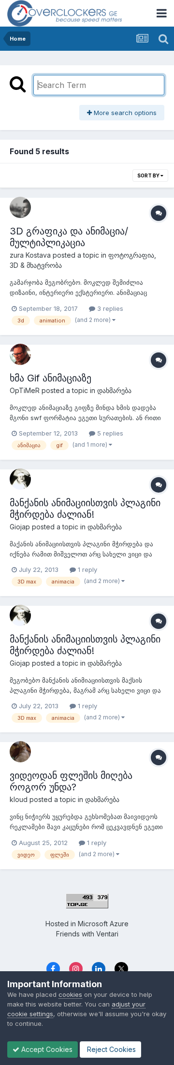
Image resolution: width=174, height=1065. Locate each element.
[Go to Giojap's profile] (20, 479)
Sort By (148, 175)
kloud (19, 799)
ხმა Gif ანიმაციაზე (50, 378)
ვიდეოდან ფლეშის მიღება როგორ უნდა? (71, 781)
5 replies (109, 433)
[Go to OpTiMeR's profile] (20, 354)
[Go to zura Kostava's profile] (20, 207)
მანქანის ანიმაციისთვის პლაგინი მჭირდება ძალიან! (85, 508)
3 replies (109, 308)
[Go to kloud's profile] (20, 751)
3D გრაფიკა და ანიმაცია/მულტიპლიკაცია (69, 236)
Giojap (20, 527)
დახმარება (114, 390)
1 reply (86, 569)
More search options (124, 113)
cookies (70, 994)
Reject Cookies (110, 1049)
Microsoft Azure (103, 923)
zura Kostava (30, 255)
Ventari (107, 934)
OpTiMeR (25, 390)
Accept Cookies (45, 1049)
